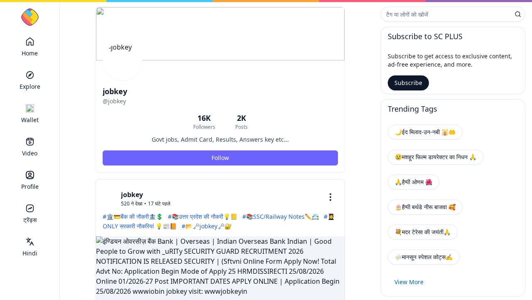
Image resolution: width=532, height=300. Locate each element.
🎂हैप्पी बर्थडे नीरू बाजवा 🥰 (425, 207)
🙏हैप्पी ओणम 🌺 (413, 182)
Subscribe (408, 83)
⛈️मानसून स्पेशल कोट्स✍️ (424, 257)
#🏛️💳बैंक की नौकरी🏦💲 (133, 216)
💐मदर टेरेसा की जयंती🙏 (423, 232)
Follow (220, 158)
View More (409, 282)
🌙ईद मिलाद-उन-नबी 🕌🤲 (425, 132)
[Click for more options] (330, 197)
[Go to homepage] (30, 17)
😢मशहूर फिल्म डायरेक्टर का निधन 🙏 (435, 157)
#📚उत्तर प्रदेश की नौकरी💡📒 (202, 216)
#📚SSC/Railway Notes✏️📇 (280, 216)
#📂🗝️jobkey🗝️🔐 (207, 226)
